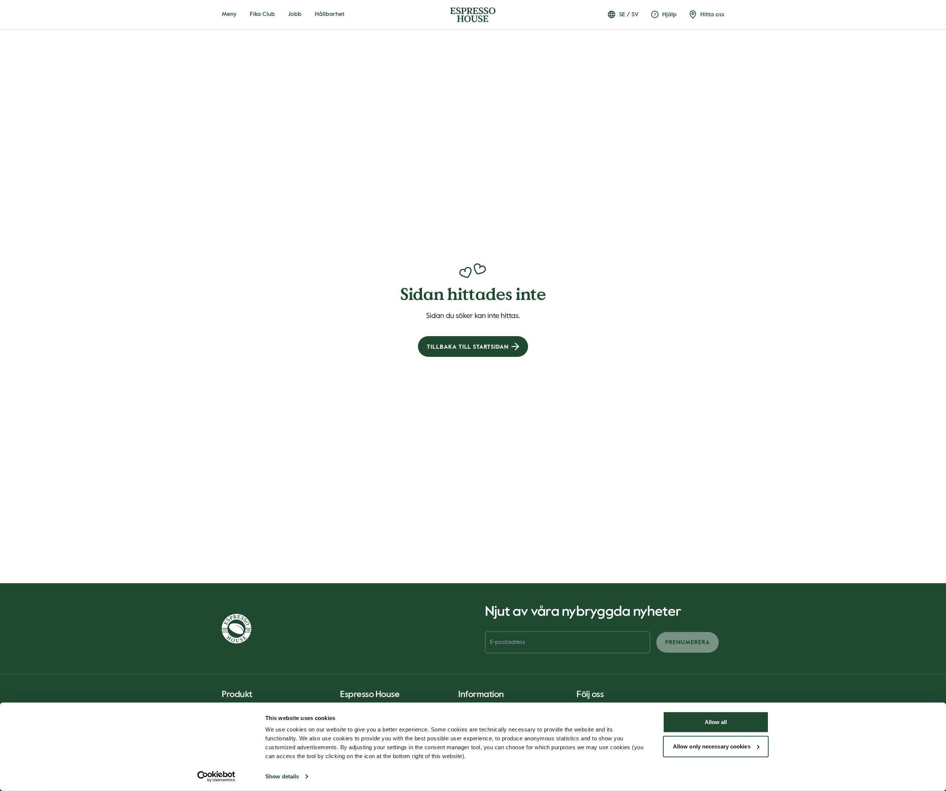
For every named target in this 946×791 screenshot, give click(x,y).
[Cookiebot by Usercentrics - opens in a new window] (216, 776)
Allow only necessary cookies (712, 746)
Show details (282, 776)
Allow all (716, 722)
